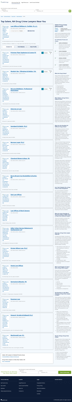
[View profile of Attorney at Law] (5, 113)
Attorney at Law (16, 109)
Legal (38, 379)
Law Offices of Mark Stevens (20, 211)
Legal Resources (24, 2)
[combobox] (17, 11)
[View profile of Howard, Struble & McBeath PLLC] (5, 321)
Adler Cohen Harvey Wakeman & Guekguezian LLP (22, 229)
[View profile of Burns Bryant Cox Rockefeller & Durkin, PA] (5, 181)
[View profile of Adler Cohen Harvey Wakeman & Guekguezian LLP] (5, 234)
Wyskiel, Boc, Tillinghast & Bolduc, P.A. (23, 71)
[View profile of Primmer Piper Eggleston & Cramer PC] (5, 58)
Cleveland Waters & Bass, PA (20, 158)
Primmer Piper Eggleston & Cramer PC (23, 52)
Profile (33, 47)
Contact (9, 47)
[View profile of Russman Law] (5, 303)
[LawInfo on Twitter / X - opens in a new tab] (60, 382)
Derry (3, 361)
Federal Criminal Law (14, 356)
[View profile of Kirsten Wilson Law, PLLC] (5, 253)
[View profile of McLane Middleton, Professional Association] (5, 95)
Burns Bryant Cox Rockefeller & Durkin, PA (24, 176)
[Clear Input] (33, 11)
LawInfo (21, 379)
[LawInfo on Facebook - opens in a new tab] (56, 382)
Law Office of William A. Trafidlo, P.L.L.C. (24, 26)
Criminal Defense (6, 356)
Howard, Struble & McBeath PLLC (22, 315)
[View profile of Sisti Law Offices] (5, 198)
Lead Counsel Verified (34, 2)
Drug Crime (13, 16)
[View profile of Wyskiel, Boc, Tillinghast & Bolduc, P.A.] (5, 76)
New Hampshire (19, 16)
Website (21, 47)
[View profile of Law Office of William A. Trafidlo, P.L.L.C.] (5, 32)
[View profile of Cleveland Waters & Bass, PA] (5, 163)
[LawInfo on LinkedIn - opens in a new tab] (70, 382)
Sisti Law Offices (16, 195)
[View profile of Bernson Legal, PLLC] (5, 146)
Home (2, 16)
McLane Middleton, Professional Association (21, 89)
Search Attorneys (64, 372)
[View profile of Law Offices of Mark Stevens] (5, 215)
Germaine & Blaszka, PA (19, 282)
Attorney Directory (7, 16)
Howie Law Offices (17, 266)
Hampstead (7, 361)
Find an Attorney (4, 379)
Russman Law (15, 299)
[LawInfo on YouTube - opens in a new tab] (65, 382)
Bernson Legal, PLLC (17, 142)
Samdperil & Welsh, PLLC (19, 126)
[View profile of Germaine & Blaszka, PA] (5, 286)
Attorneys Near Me (16, 2)
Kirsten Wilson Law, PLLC (19, 248)
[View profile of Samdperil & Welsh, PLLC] (5, 130)
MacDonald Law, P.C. (17, 335)
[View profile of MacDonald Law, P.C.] (5, 340)
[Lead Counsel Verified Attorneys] (57, 30)
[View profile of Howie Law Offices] (5, 269)
